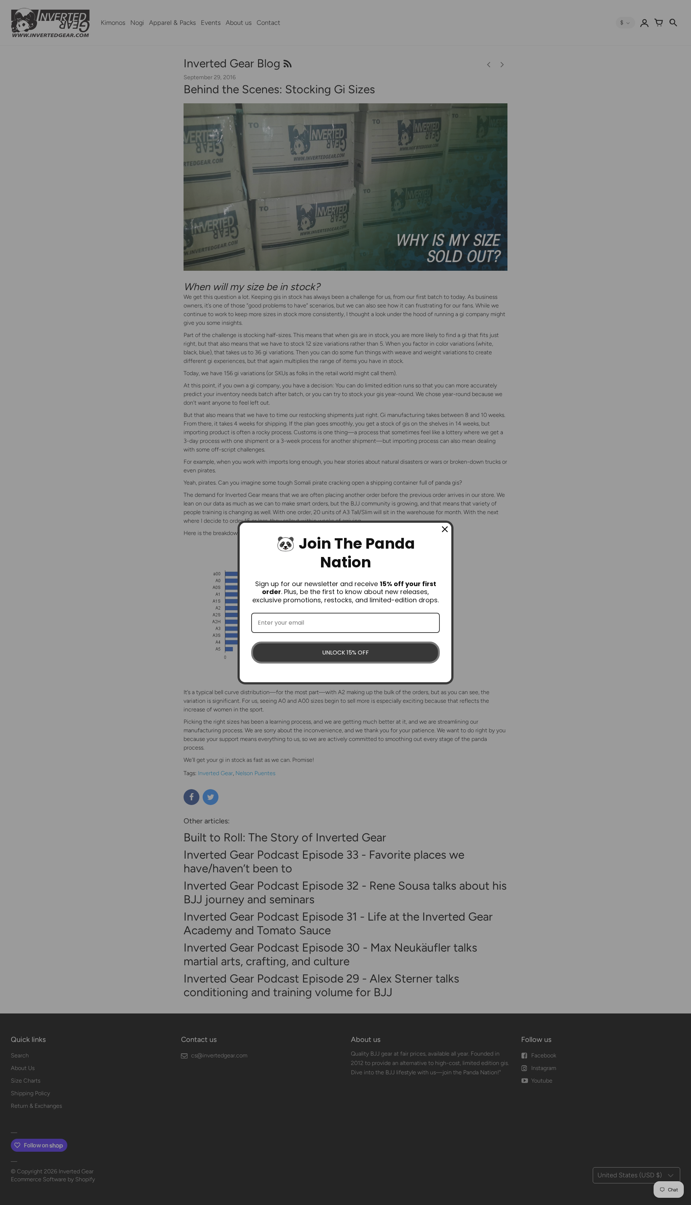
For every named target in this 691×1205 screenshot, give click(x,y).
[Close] (444, 529)
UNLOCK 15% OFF (345, 652)
